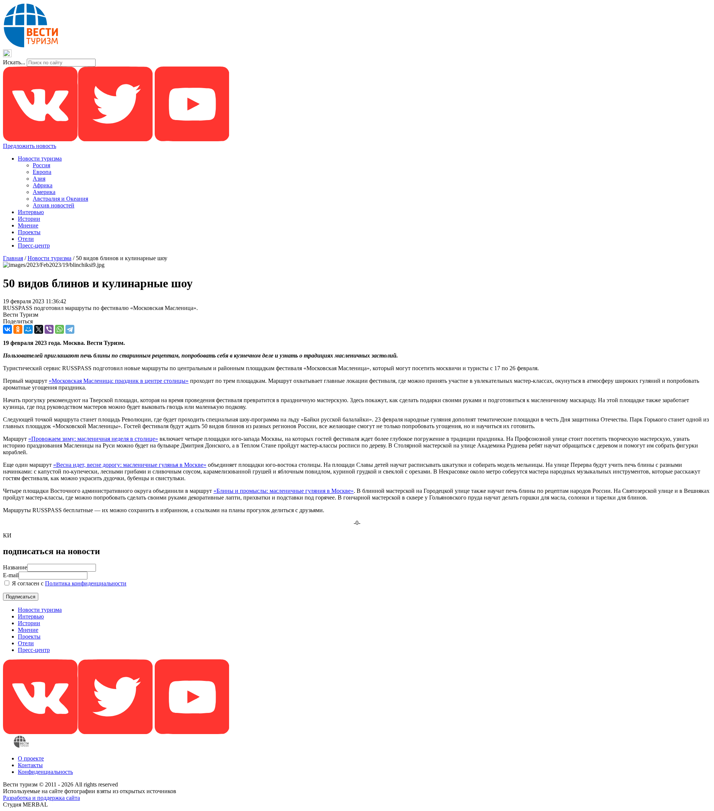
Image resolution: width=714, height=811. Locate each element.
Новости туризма (40, 158)
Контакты (30, 765)
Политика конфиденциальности (85, 583)
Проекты (29, 232)
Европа (42, 172)
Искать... (14, 62)
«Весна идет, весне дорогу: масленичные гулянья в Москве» (129, 465)
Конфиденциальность (45, 772)
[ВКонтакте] (7, 329)
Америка (44, 192)
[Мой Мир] (28, 329)
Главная (13, 258)
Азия (39, 178)
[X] (38, 329)
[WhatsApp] (59, 329)
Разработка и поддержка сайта (41, 798)
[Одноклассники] (17, 329)
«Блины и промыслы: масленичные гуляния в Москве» (283, 491)
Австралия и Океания (60, 199)
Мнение (28, 225)
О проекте (31, 758)
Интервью (31, 212)
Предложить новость (29, 146)
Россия (41, 165)
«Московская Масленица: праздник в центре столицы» (119, 381)
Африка (42, 185)
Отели (26, 239)
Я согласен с (68, 583)
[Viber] (49, 329)
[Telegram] (69, 329)
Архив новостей (53, 205)
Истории (29, 219)
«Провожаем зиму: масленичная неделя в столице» (93, 439)
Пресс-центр (34, 245)
